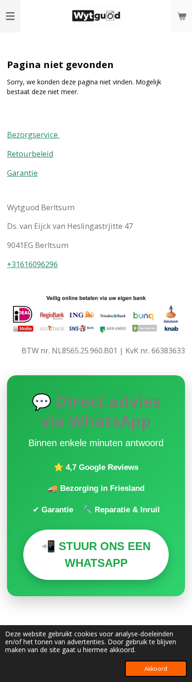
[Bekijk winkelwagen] (181, 16)
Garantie (22, 173)
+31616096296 (32, 264)
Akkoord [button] (155, 669)
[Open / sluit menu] (10, 16)
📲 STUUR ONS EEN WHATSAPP (96, 554)
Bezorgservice (33, 135)
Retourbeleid (30, 154)
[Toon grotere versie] (96, 315)
